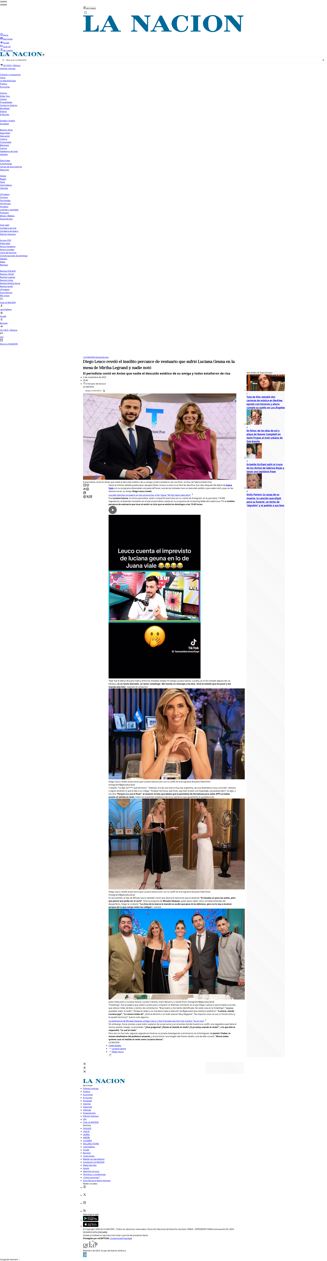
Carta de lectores (8, 252)
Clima (2, 77)
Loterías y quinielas (9, 209)
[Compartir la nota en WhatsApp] (87, 489)
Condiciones (116, 1238)
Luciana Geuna (119, 1048)
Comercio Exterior (8, 105)
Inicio (5, 35)
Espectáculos (102, 357)
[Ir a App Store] (90, 1226)
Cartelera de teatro (9, 231)
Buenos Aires (6, 130)
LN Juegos (5, 194)
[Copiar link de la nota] (84, 493)
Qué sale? (4, 225)
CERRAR (3, 2)
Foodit (6, 42)
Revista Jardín (6, 286)
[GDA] (90, 1247)
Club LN (6, 46)
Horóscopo (5, 203)
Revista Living (6, 280)
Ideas (2, 261)
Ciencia (3, 148)
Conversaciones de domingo (14, 255)
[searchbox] (162, 60)
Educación (5, 136)
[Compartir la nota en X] (87, 497)
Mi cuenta (8, 50)
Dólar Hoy (5, 96)
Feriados (4, 206)
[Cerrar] (43, 55)
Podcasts (4, 212)
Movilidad (4, 108)
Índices (3, 111)
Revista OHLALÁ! (8, 271)
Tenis (2, 182)
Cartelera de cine (8, 228)
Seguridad (5, 133)
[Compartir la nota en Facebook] (84, 497)
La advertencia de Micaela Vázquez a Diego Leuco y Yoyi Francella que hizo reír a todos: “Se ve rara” (156, 1021)
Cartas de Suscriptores (11, 166)
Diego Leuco (118, 1051)
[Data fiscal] (85, 1256)
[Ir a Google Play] (90, 1220)
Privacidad (127, 1238)
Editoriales (5, 160)
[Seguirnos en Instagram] (84, 1203)
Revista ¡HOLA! (7, 274)
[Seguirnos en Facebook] (84, 1187)
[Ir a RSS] (84, 1211)
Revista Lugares (7, 277)
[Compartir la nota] (84, 489)
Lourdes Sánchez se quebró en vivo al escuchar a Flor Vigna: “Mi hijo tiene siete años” (150, 495)
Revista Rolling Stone (10, 283)
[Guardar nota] (84, 485)
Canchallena (6, 185)
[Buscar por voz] (323, 60)
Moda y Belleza (7, 215)
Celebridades (115, 1045)
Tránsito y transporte (10, 74)
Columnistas (6, 163)
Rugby (3, 179)
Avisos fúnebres (7, 246)
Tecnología (5, 200)
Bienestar (4, 145)
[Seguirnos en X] (84, 1195)
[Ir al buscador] (85, 12)
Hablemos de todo (9, 151)
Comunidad (5, 142)
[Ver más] (110, 1055)
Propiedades (6, 102)
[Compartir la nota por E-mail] (90, 497)
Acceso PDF (5, 240)
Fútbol (3, 176)
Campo (3, 99)
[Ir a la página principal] (163, 31)
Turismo (4, 197)
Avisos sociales (7, 249)
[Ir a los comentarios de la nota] (87, 485)
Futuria (3, 93)
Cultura (3, 139)
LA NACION (89, 357)
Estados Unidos (7, 120)
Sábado (3, 258)
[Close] (84, 1064)
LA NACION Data (8, 80)
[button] (163, 198)
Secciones (8, 39)
